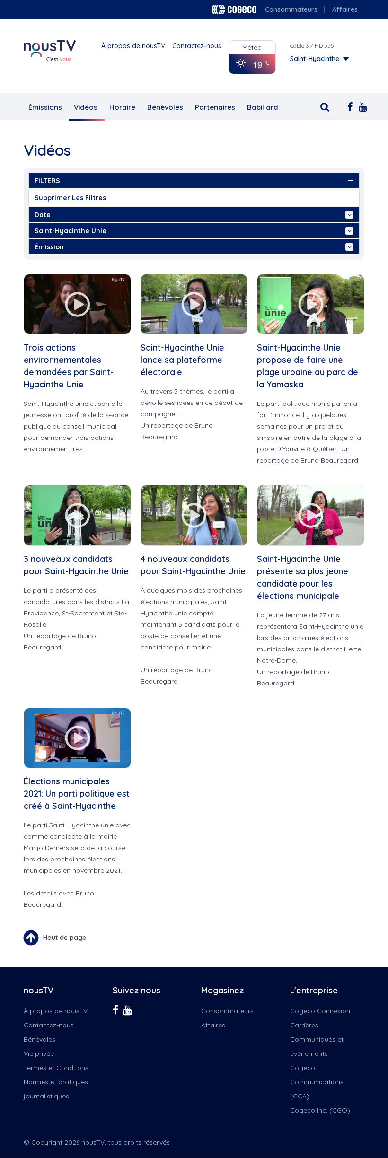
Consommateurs (291, 9)
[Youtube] (359, 106)
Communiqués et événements (317, 1046)
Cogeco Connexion (320, 1011)
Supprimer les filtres (70, 197)
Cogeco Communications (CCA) (317, 1081)
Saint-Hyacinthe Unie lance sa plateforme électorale (182, 359)
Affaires (345, 9)
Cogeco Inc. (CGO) (320, 1110)
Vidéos (85, 107)
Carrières (304, 1025)
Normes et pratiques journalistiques (56, 1089)
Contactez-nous (196, 46)
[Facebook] (348, 106)
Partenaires (215, 107)
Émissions (45, 107)
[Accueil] (50, 50)
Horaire (122, 107)
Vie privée (39, 1053)
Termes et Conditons (56, 1067)
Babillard (262, 107)
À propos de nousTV (133, 46)
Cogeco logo (234, 9)
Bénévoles (165, 107)
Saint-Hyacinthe (314, 58)
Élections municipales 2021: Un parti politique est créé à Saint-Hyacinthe (77, 793)
